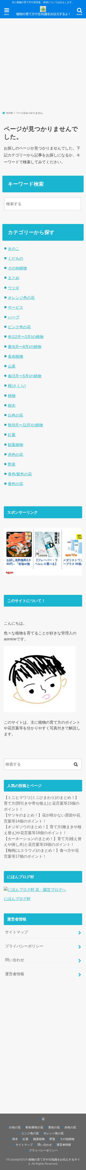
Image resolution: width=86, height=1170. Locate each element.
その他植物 (17, 268)
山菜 (12, 366)
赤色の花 (15, 454)
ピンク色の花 (19, 327)
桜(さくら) (17, 385)
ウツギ (13, 288)
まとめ (13, 278)
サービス (15, 307)
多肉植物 (15, 356)
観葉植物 (15, 445)
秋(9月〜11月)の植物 (25, 425)
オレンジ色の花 (21, 297)
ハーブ (13, 317)
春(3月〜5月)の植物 (24, 376)
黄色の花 (15, 484)
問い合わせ (14, 960)
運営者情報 (14, 974)
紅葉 (12, 435)
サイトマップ (16, 932)
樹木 (12, 405)
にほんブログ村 (17, 898)
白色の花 (15, 415)
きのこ (13, 248)
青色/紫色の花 (20, 474)
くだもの (15, 258)
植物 (12, 395)
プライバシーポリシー (24, 946)
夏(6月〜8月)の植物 (24, 346)
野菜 (12, 464)
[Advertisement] (43, 63)
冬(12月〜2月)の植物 (25, 336)
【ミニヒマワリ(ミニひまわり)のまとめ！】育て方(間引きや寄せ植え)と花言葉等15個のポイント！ (41, 803)
